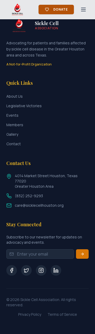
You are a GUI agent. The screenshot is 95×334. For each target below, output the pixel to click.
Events (12, 115)
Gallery (12, 134)
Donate (60, 9)
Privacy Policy (29, 314)
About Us (14, 96)
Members (14, 124)
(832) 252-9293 (29, 195)
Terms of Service (62, 314)
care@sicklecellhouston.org (39, 205)
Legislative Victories (24, 105)
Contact (13, 143)
